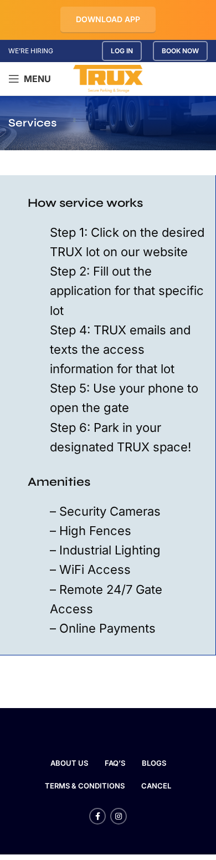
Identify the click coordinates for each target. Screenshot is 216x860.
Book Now (180, 51)
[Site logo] (108, 78)
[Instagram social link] (118, 816)
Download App (108, 19)
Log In (122, 51)
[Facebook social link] (97, 816)
